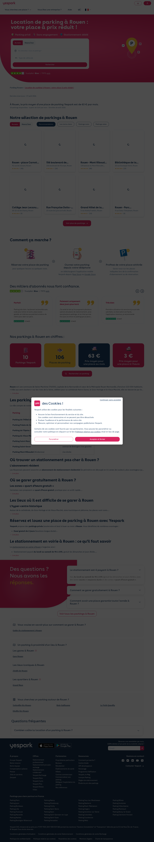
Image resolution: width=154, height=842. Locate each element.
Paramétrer (54, 439)
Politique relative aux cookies (88, 431)
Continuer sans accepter (110, 400)
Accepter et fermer (97, 439)
